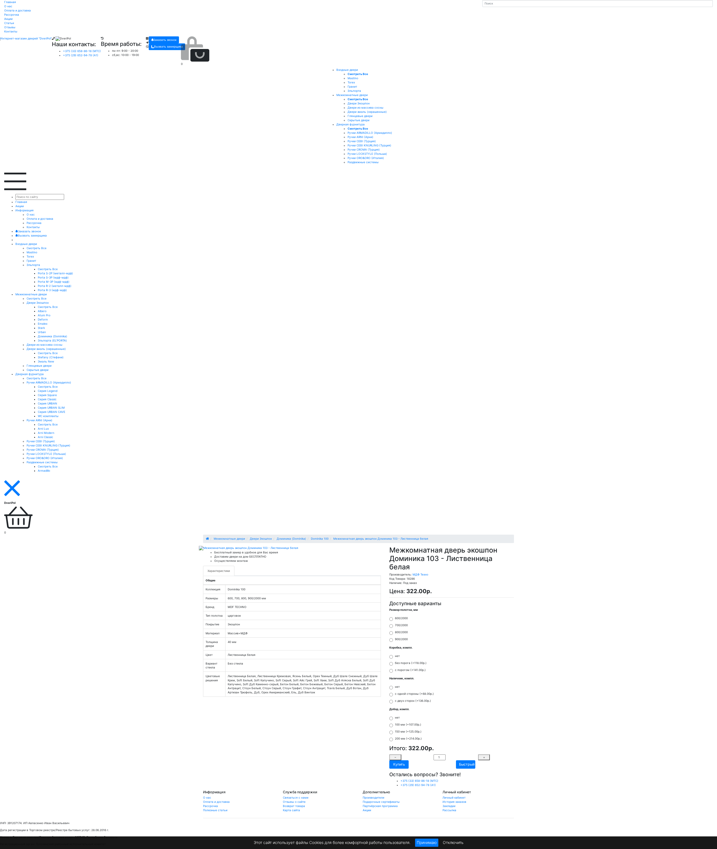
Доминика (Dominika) (52, 336)
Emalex (42, 323)
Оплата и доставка (17, 10)
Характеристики (219, 570)
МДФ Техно (420, 574)
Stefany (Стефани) (51, 357)
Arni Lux (43, 428)
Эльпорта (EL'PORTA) (52, 340)
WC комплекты (48, 416)
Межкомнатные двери (352, 95)
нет (397, 656)
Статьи (9, 23)
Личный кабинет (454, 797)
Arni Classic (45, 437)
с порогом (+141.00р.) (410, 670)
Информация (24, 210)
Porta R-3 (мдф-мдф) (52, 290)
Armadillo (44, 470)
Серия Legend (47, 390)
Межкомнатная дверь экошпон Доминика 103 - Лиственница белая (380, 538)
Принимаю (427, 842)
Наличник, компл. (401, 678)
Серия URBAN (47, 403)
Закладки (449, 806)
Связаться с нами (295, 797)
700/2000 (401, 625)
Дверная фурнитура (350, 124)
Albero (42, 311)
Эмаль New (46, 361)
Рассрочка (11, 14)
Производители (373, 797)
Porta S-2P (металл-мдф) (55, 273)
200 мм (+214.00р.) (408, 738)
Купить (399, 764)
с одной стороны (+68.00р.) (414, 693)
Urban (42, 332)
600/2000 (401, 618)
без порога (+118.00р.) (411, 663)
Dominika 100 (320, 538)
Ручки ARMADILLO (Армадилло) (49, 382)
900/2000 (401, 639)
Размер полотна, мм (403, 609)
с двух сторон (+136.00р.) (413, 700)
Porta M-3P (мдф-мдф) (53, 281)
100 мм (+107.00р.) (408, 724)
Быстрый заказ (467, 764)
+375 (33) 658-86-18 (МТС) (82, 51)
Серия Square (47, 395)
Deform (43, 319)
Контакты (10, 31)
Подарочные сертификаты (381, 801)
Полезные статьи (215, 810)
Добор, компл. (399, 709)
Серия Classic (47, 399)
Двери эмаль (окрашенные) (46, 348)
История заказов (454, 801)
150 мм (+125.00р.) (408, 731)
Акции (8, 18)
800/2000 (401, 632)
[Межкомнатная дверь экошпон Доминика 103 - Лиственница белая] (248, 548)
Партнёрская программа (380, 806)
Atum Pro (44, 315)
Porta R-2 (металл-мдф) (54, 285)
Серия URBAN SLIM (51, 407)
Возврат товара (294, 806)
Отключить (453, 842)
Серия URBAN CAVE (51, 411)
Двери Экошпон (38, 302)
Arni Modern (46, 432)
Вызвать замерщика (168, 46)
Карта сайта (291, 810)
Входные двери (347, 69)
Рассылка (449, 810)
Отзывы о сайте (294, 801)
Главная (10, 2)
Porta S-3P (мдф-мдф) (53, 277)
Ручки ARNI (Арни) (39, 420)
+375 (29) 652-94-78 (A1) (80, 55)
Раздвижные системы (42, 462)
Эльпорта (33, 264)
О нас (8, 6)
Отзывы (9, 27)
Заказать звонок (164, 39)
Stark (41, 327)
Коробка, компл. (401, 647)
